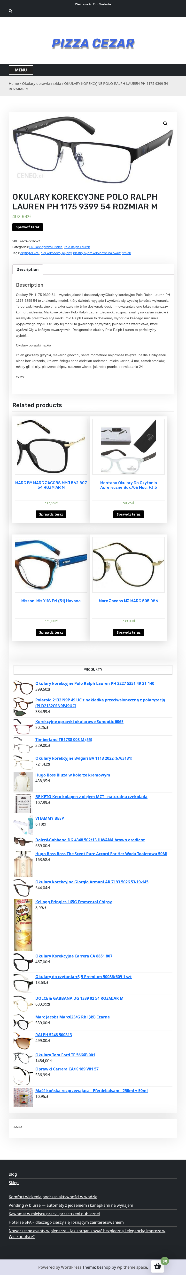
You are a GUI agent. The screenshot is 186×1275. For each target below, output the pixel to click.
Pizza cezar (93, 43)
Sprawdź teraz (27, 227)
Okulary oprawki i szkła (41, 83)
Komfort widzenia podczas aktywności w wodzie (53, 1196)
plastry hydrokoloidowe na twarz (97, 253)
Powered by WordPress (59, 1267)
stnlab (126, 253)
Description (27, 269)
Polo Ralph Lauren (77, 247)
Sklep (14, 1182)
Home (14, 83)
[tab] (27, 269)
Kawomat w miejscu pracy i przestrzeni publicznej (54, 1213)
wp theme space (132, 1267)
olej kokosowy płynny (56, 253)
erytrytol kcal (29, 253)
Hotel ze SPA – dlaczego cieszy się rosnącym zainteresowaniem (66, 1222)
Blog (13, 1174)
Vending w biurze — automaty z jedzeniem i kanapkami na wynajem (71, 1205)
